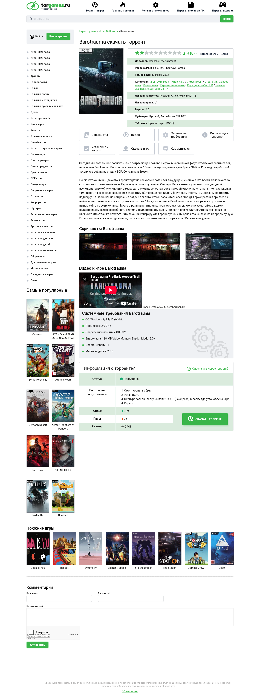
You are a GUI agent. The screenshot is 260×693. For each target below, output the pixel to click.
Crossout (37, 334)
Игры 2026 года (40, 52)
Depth (222, 567)
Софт (34, 280)
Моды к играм (39, 268)
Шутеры (36, 208)
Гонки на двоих (40, 94)
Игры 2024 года (40, 64)
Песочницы (38, 154)
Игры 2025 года (40, 58)
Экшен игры (38, 220)
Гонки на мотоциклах (44, 100)
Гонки (34, 88)
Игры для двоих (222, 10)
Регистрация (58, 36)
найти (227, 19)
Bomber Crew (196, 567)
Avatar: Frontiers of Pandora (63, 426)
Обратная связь (130, 691)
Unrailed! (63, 515)
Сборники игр (39, 256)
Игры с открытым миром (46, 148)
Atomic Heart (63, 379)
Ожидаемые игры (42, 274)
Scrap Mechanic (38, 379)
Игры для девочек (42, 238)
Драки (34, 112)
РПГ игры (36, 178)
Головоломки (39, 82)
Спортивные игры (42, 190)
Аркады (35, 76)
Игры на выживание (43, 232)
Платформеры (40, 160)
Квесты (35, 130)
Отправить (37, 644)
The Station (169, 567)
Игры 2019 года (159, 81)
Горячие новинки (122, 10)
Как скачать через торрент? (210, 368)
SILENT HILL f (63, 470)
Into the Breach (143, 567)
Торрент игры (95, 10)
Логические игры (41, 136)
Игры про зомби (40, 118)
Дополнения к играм (43, 262)
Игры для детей (40, 244)
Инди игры (37, 124)
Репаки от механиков (155, 10)
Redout (64, 567)
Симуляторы (39, 184)
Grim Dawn (38, 470)
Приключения (39, 172)
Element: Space (117, 567)
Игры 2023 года (40, 70)
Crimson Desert (38, 425)
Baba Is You (38, 567)
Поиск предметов (42, 166)
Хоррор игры (38, 202)
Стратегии (37, 196)
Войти (39, 36)
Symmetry (91, 567)
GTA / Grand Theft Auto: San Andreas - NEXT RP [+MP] (63, 338)
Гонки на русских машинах (47, 106)
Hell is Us (38, 515)
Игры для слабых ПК (190, 10)
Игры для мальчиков (44, 250)
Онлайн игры (38, 142)
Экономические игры (44, 214)
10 (179, 52)
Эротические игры (42, 226)
